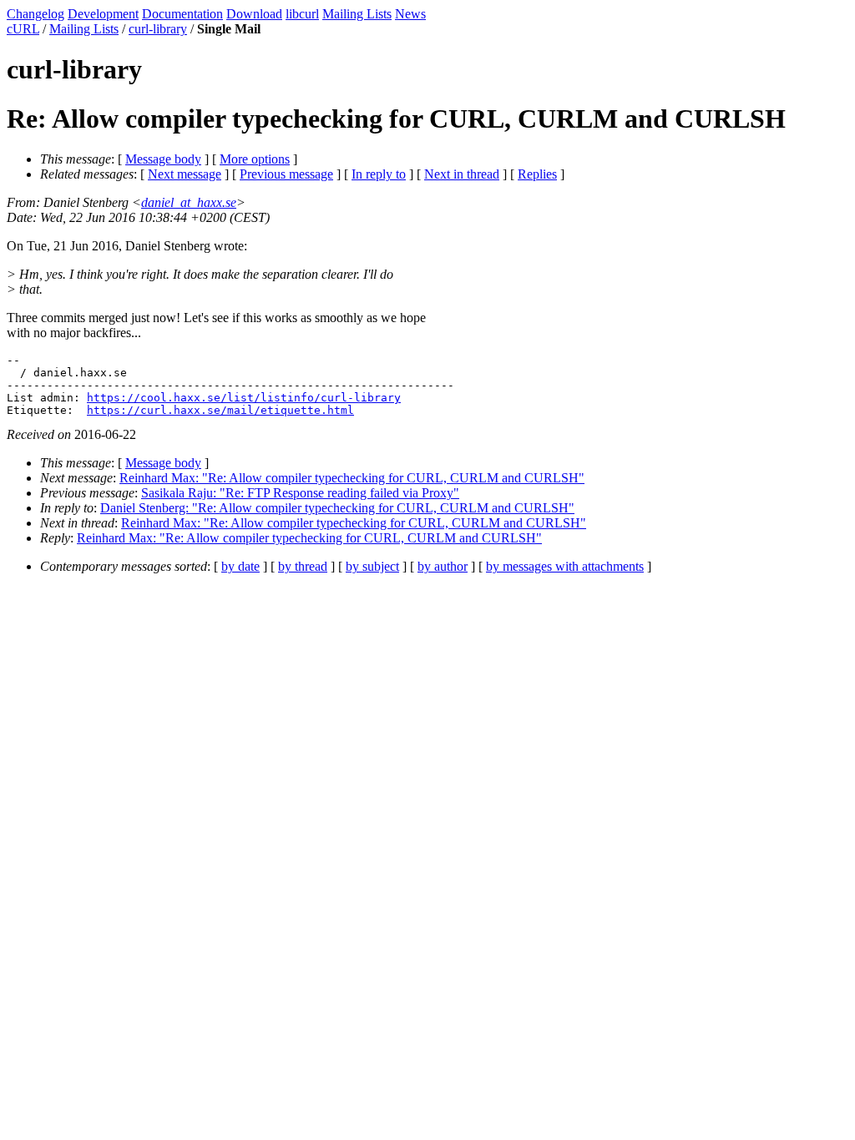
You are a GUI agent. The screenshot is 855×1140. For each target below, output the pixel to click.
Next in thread (461, 174)
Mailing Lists (357, 14)
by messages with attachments (565, 566)
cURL (23, 29)
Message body (163, 159)
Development (103, 14)
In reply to (379, 174)
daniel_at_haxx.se (188, 202)
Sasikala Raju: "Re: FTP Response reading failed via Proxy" (300, 493)
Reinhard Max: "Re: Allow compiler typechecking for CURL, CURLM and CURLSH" (351, 478)
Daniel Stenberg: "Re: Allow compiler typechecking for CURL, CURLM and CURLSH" (337, 508)
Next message (184, 174)
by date (240, 566)
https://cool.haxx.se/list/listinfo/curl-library (244, 397)
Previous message (286, 174)
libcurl (302, 14)
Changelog (35, 14)
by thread (302, 566)
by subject (372, 566)
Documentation (182, 14)
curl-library (158, 29)
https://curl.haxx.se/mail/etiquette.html (220, 410)
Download (254, 14)
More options (255, 159)
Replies (537, 174)
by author (442, 566)
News (410, 14)
